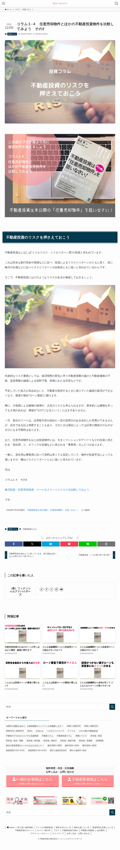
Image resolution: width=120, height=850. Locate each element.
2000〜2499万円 (74, 726)
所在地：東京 (96, 736)
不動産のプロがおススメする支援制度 (22, 736)
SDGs (29, 731)
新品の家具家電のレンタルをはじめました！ (25, 745)
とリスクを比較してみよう (73, 489)
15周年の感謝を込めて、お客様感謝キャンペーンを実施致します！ (34, 726)
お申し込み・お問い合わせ (78, 833)
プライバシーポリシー (39, 833)
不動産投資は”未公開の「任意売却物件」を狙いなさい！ (53, 510)
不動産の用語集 (87, 830)
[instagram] (56, 589)
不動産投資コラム (30, 529)
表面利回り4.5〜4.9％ (37, 750)
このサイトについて (55, 731)
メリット (52, 489)
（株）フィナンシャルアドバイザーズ (20, 591)
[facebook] (46, 589)
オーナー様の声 (43, 830)
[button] (14, 543)
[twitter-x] (51, 589)
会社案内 (101, 830)
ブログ (56, 830)
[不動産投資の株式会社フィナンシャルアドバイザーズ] (60, 3)
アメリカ (71, 731)
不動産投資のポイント (24, 830)
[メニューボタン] (3, 3)
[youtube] (61, 589)
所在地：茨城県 (85, 741)
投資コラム (12, 34)
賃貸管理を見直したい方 (102, 827)
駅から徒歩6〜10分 (78, 750)
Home (11, 827)
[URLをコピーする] (106, 543)
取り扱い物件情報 (25, 827)
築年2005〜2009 (54, 745)
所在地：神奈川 (50, 741)
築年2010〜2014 (72, 745)
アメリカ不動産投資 (44, 827)
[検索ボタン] (116, 3)
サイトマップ (58, 833)
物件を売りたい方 (63, 827)
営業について (81, 736)
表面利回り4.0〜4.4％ (15, 750)
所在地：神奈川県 (68, 741)
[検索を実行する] (112, 707)
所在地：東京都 (33, 741)
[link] (41, 589)
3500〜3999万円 (91, 726)
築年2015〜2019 (89, 745)
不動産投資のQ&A (70, 830)
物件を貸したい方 (81, 827)
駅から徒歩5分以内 (58, 750)
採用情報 (99, 741)
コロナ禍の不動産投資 (88, 731)
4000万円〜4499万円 (15, 731)
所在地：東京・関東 (14, 741)
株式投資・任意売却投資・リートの (26, 489)
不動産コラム (47, 736)
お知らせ (39, 731)
